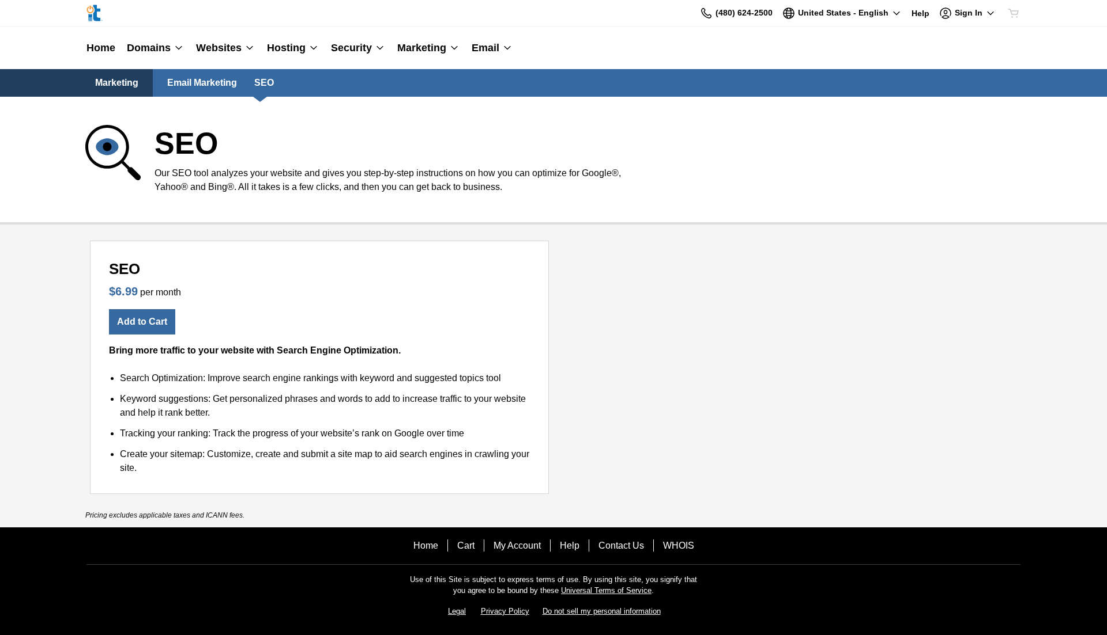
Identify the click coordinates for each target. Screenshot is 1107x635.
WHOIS (678, 545)
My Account (517, 545)
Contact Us (621, 545)
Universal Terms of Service (606, 590)
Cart (466, 545)
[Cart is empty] (1013, 13)
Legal (457, 611)
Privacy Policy (505, 611)
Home (425, 545)
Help (569, 545)
